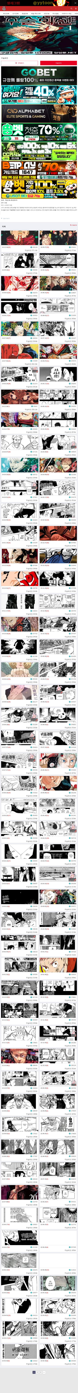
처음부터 (59, 63)
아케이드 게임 (66, 13)
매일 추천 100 (36, 13)
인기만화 (15, 13)
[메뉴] (76, 8)
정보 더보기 (6, 218)
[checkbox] (19, 63)
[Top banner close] (75, 3)
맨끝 (44, 1372)
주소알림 (56, 13)
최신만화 (6, 13)
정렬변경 (74, 225)
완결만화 (25, 13)
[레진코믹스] (3, 8)
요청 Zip (46, 13)
